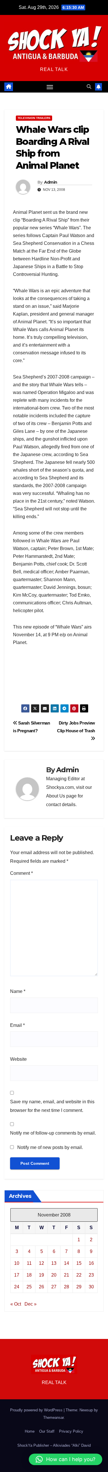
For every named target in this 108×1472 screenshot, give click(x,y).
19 (41, 1275)
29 (79, 1286)
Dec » (30, 1304)
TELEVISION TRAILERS (34, 118)
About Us (55, 795)
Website (18, 1059)
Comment (21, 873)
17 (16, 1275)
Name (17, 991)
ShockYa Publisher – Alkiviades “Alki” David (54, 1445)
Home (30, 1431)
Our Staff (46, 1431)
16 (91, 1263)
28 (66, 1286)
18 (29, 1275)
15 (79, 1263)
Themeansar (53, 1417)
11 (29, 1263)
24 (16, 1286)
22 (79, 1275)
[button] (89, 86)
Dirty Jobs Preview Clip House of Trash (76, 726)
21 (66, 1275)
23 (91, 1275)
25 (29, 1286)
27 (53, 1286)
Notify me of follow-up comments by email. (53, 1133)
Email (17, 1025)
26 (41, 1286)
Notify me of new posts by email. (50, 1147)
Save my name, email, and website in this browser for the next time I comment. (52, 1106)
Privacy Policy (71, 1431)
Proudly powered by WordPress (37, 1410)
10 (16, 1263)
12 (41, 1263)
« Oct (15, 1304)
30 (91, 1286)
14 (66, 1263)
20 (53, 1275)
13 (53, 1263)
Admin (50, 182)
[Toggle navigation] (49, 87)
